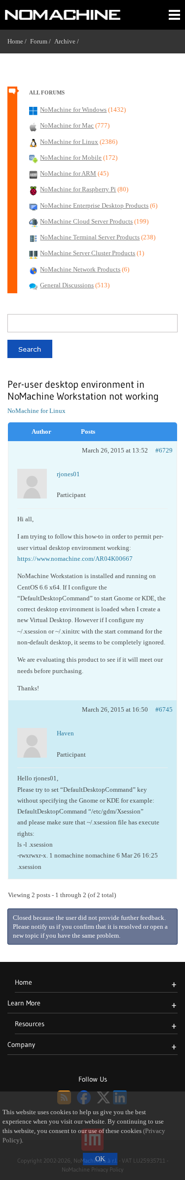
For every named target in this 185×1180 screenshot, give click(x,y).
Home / (18, 41)
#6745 (164, 709)
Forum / (42, 41)
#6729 (164, 450)
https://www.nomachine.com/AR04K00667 (75, 558)
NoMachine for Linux (36, 410)
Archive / (68, 41)
